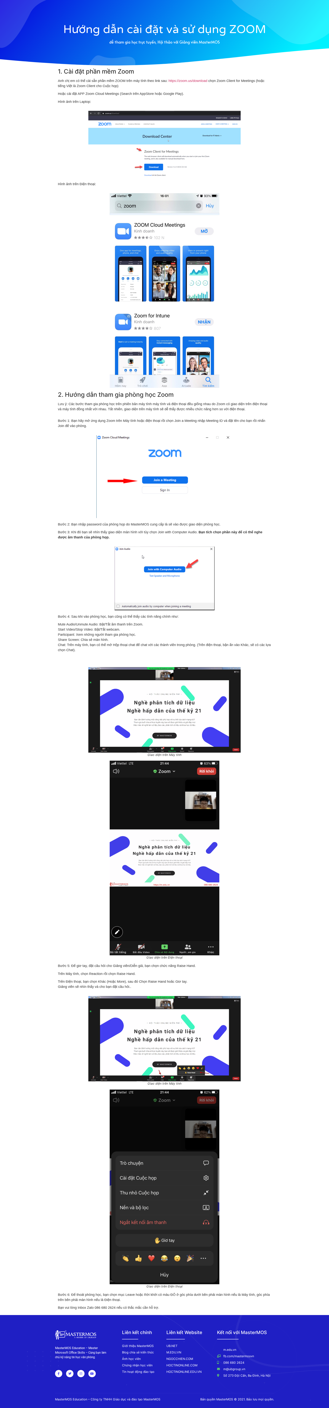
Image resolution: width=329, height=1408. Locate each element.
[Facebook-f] (58, 1373)
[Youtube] (92, 1373)
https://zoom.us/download (187, 81)
